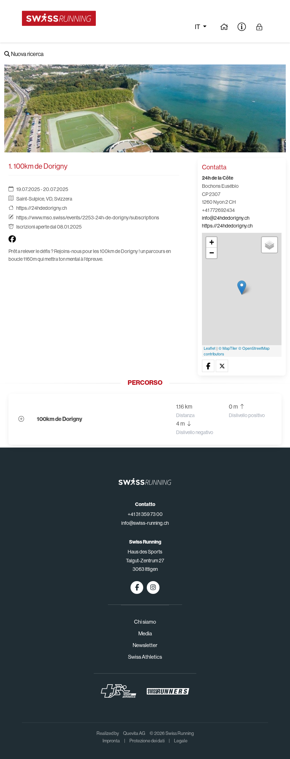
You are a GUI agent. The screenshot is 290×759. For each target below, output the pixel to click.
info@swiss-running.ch (145, 523)
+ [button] (211, 242)
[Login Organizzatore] (259, 26)
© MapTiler (228, 348)
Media (145, 633)
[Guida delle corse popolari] (224, 26)
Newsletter (145, 645)
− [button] (211, 252)
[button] (208, 366)
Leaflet (209, 348)
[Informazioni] (241, 26)
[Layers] (269, 245)
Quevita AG (134, 733)
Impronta (111, 740)
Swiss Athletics (145, 657)
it (198, 26)
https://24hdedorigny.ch (41, 208)
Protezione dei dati (146, 740)
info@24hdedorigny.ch (225, 218)
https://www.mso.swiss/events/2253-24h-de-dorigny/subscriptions (87, 217)
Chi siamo (145, 622)
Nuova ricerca (27, 54)
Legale (180, 740)
